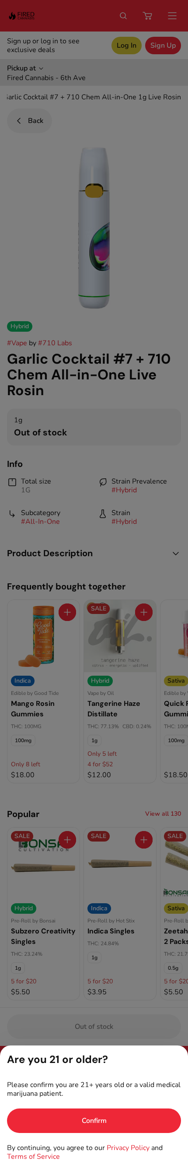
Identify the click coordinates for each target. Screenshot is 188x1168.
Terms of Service (33, 1156)
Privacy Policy (128, 1148)
